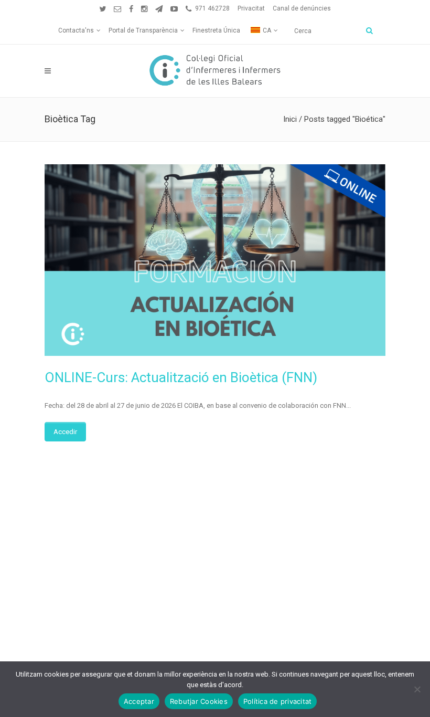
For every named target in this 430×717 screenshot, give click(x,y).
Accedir (65, 432)
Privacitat (251, 8)
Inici (290, 119)
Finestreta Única (216, 30)
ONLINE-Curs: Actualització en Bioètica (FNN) (181, 377)
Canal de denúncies (302, 8)
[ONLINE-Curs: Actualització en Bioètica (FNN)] (215, 260)
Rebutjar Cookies (199, 701)
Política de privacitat (277, 701)
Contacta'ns (76, 30)
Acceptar (139, 701)
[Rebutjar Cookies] (417, 689)
